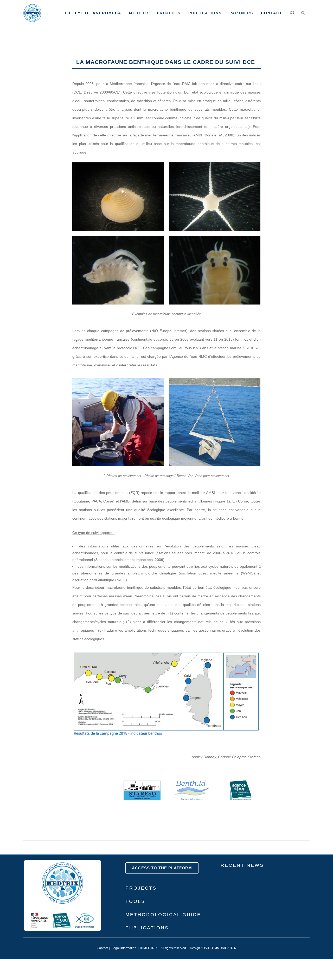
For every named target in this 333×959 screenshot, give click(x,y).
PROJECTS (141, 888)
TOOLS (135, 901)
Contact (102, 948)
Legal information (124, 948)
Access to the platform (162, 868)
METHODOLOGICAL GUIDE (163, 914)
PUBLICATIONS (147, 927)
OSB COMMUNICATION (219, 948)
